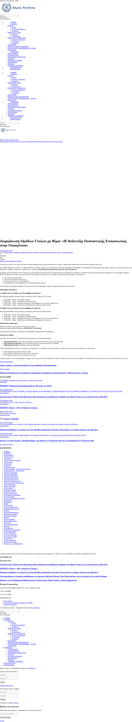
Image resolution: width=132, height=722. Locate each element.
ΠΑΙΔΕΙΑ (11, 59)
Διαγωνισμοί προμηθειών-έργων (14, 483)
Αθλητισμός (7, 458)
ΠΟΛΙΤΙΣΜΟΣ (12, 62)
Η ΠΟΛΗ (11, 26)
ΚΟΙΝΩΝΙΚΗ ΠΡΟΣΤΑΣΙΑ (17, 57)
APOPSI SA (36, 608)
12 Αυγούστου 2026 (6, 444)
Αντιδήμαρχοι (16, 36)
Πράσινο (6, 526)
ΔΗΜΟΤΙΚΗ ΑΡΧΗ (14, 32)
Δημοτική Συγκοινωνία (11, 478)
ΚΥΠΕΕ (6, 511)
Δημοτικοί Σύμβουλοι (18, 39)
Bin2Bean (7, 451)
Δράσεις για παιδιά (20, 252)
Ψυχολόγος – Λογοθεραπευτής (13, 544)
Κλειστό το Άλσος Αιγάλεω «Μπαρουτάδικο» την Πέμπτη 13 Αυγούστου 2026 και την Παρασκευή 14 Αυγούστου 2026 (47, 441)
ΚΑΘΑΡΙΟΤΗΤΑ (13, 55)
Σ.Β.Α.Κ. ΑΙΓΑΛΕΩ (10, 535)
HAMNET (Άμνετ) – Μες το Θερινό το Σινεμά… (19, 408)
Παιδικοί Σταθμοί (9, 519)
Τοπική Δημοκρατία (10, 540)
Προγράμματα (8, 528)
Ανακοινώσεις (14, 140)
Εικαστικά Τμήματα (10, 490)
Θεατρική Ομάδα (9, 497)
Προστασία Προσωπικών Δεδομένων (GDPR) (18, 603)
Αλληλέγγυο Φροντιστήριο (12, 460)
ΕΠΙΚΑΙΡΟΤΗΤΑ (16, 67)
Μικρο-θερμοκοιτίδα (10, 516)
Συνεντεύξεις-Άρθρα (10, 537)
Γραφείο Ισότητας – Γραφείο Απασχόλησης (17, 469)
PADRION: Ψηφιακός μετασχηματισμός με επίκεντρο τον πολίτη (26, 386)
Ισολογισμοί (7, 500)
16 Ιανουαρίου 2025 (6, 251)
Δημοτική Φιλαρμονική (11, 479)
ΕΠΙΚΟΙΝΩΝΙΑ (15, 69)
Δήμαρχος (15, 34)
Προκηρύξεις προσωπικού (12, 530)
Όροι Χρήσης (8, 601)
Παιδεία (6, 517)
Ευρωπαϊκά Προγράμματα (12, 495)
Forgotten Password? (6, 685)
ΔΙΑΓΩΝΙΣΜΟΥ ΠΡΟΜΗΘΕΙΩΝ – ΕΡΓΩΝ (22, 48)
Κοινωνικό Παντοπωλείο (11, 509)
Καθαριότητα (8, 502)
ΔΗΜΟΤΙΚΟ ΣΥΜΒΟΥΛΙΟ (17, 38)
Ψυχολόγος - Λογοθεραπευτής (63, 252)
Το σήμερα (15, 31)
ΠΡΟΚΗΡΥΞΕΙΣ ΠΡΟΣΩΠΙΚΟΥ (18, 46)
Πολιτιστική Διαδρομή (11, 524)
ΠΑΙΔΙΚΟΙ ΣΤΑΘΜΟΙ (15, 60)
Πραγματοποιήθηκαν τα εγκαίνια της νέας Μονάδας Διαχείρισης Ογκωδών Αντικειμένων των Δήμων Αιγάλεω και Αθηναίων (49, 430)
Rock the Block (8, 455)
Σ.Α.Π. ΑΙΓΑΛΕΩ (9, 533)
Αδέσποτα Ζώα (5, 415)
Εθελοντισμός (8, 488)
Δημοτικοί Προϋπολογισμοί (12, 481)
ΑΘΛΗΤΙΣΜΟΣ (13, 53)
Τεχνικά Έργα (8, 538)
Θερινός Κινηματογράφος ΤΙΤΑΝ (14, 498)
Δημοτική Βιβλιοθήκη (10, 474)
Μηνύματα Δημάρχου (10, 514)
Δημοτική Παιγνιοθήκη (11, 476)
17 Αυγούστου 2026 (6, 422)
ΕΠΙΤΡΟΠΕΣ (12, 45)
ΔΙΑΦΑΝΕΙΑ (12, 50)
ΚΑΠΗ (6, 504)
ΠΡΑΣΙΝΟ (11, 64)
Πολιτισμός (7, 523)
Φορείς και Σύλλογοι (10, 542)
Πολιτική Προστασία (10, 521)
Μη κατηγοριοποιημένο (11, 512)
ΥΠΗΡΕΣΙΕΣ (14, 52)
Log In (16, 703)
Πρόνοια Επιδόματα (10, 531)
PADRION (3, 382)
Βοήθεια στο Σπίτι (9, 467)
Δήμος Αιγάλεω (5, 140)
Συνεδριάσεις (16, 41)
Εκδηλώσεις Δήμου (33, 252)
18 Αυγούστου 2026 (6, 400)
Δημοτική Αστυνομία (10, 472)
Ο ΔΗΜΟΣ (13, 24)
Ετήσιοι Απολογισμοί (10, 493)
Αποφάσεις (15, 43)
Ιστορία (14, 27)
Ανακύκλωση (8, 464)
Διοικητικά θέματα (9, 484)
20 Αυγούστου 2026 (6, 389)
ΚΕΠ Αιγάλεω (8, 505)
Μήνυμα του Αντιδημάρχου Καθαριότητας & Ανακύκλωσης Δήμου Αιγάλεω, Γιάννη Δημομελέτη (38, 580)
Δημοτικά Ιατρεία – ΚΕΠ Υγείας (14, 471)
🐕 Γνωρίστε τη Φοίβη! (9, 419)
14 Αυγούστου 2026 (6, 433)
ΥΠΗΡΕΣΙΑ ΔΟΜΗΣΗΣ (15, 65)
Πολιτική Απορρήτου (10, 604)
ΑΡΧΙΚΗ (13, 22)
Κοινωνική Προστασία (47, 252)
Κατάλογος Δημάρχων (18, 29)
